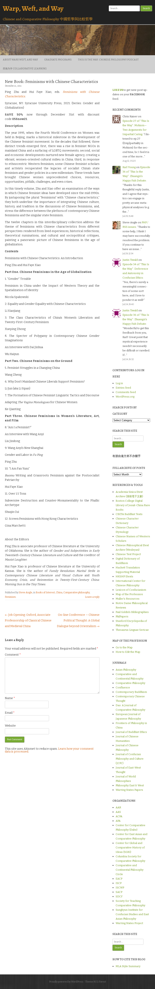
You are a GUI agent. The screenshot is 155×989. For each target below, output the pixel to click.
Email (10, 712)
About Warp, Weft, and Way (20, 59)
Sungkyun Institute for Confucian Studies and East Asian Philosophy (132, 914)
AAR (118, 807)
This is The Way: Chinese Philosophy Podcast (108, 59)
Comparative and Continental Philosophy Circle (129, 870)
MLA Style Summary (128, 966)
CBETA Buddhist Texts (129, 514)
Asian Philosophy (126, 669)
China (59, 592)
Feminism (10, 597)
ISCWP (120, 887)
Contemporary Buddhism (131, 691)
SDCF (119, 896)
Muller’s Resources (127, 598)
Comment (13, 654)
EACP (119, 878)
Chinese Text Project (128, 554)
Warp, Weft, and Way (33, 8)
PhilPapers (122, 616)
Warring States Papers (129, 789)
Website (10, 725)
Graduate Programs (58, 59)
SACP (119, 892)
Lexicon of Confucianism (131, 589)
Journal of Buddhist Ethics (131, 732)
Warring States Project (129, 923)
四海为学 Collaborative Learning (25, 68)
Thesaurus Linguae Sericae (132, 629)
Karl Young (129, 167)
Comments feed (126, 392)
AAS (118, 811)
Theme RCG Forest (95, 981)
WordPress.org (125, 396)
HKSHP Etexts (124, 576)
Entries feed (123, 387)
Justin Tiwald (130, 259)
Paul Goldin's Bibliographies (132, 612)
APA (118, 820)
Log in (119, 383)
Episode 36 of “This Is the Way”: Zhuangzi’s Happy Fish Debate (136, 319)
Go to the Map (124, 647)
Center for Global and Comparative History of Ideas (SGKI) (130, 847)
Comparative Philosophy (130, 683)
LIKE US (117, 89)
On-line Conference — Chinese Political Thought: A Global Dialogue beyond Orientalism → (78, 620)
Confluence (123, 687)
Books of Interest (45, 592)
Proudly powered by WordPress (66, 981)
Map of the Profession (129, 594)
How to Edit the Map (128, 651)
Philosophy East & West (130, 785)
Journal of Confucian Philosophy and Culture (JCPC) (129, 759)
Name (10, 698)
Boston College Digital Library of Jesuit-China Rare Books (133, 505)
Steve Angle (25, 592)
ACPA (119, 816)
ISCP (118, 883)
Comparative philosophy (76, 592)
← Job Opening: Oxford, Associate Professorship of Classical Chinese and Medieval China (28, 620)
